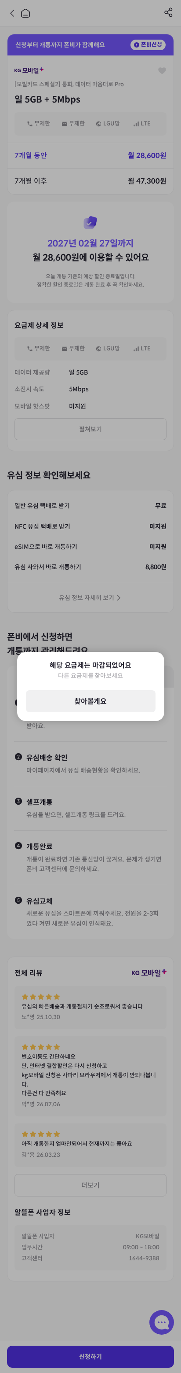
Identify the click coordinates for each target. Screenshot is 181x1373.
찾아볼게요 (90, 701)
